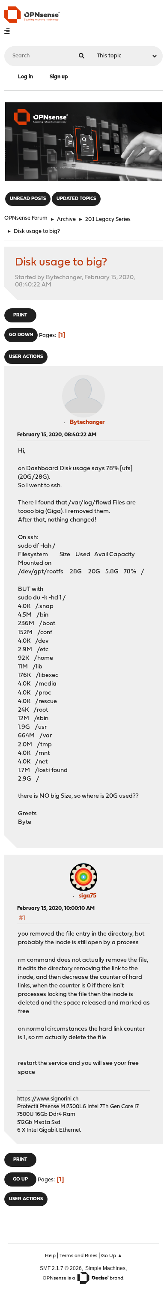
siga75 (87, 896)
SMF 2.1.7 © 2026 (61, 1268)
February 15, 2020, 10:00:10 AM (56, 908)
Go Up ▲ (111, 1255)
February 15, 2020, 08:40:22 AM (56, 435)
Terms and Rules (78, 1255)
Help (50, 1255)
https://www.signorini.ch (47, 1099)
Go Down (21, 335)
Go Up (20, 1179)
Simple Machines (105, 1268)
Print (20, 315)
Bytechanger (87, 422)
